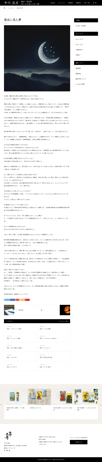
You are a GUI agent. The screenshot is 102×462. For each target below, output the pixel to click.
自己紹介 (53, 2)
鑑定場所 (70, 2)
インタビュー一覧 (62, 321)
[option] (16, 404)
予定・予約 (87, 2)
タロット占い (79, 44)
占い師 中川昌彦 (81, 25)
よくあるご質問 (80, 84)
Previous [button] (1, 405)
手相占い (78, 55)
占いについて (61, 2)
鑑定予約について (81, 79)
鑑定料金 (78, 2)
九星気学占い (79, 49)
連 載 (94, 2)
